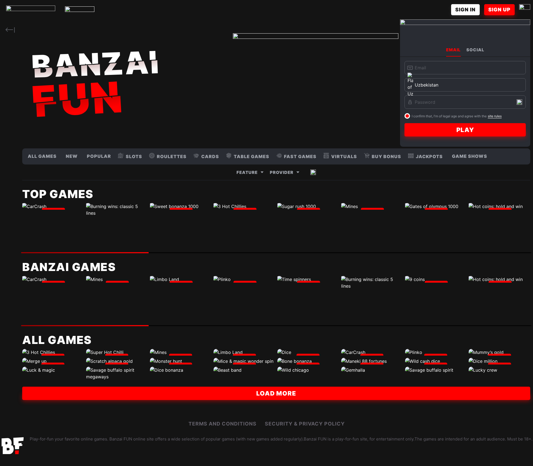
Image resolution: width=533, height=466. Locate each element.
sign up (499, 9)
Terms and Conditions (222, 424)
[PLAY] (53, 206)
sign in (465, 9)
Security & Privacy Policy (305, 424)
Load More (276, 393)
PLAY (465, 129)
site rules (495, 116)
